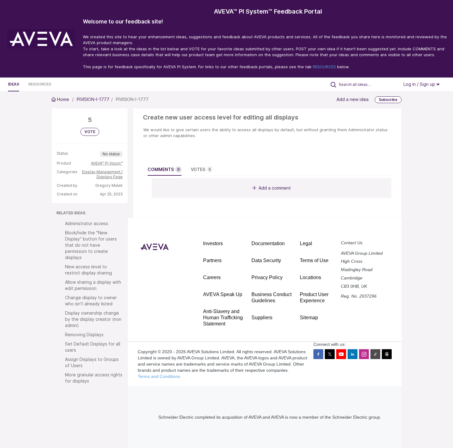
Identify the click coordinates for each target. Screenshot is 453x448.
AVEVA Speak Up (222, 294)
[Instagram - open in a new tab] (364, 354)
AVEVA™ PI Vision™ (107, 163)
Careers (212, 277)
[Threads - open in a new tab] (387, 354)
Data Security (266, 260)
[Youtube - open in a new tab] (341, 354)
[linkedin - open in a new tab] (352, 354)
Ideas (13, 84)
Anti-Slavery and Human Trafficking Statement (223, 317)
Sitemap (309, 317)
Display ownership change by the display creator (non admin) (93, 319)
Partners (212, 260)
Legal (306, 243)
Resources (39, 84)
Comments (164, 169)
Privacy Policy (267, 277)
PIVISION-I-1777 (93, 99)
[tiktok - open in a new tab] (375, 354)
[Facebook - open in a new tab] (318, 354)
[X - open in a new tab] (330, 354)
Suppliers (261, 317)
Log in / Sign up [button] (419, 84)
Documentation (268, 243)
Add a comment (275, 188)
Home (63, 99)
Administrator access (86, 223)
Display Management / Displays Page (102, 174)
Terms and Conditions (159, 376)
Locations (310, 277)
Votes (201, 169)
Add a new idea (353, 99)
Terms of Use (314, 260)
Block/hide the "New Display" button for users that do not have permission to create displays (91, 245)
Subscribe (388, 99)
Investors (213, 243)
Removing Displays (84, 334)
